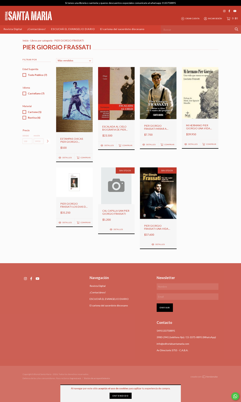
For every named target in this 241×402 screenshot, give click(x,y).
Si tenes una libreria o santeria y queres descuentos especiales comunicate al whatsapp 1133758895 (120, 2)
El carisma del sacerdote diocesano (122, 29)
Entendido (121, 395)
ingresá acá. (75, 378)
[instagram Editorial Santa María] (224, 11)
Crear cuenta (192, 18)
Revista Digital (13, 29)
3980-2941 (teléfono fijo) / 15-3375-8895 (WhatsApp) (186, 337)
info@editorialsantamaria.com (173, 343)
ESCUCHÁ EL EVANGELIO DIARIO (73, 29)
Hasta (37, 136)
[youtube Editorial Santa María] (235, 11)
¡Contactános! (36, 29)
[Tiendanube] (204, 377)
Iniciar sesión (215, 18)
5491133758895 (166, 330)
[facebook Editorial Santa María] (229, 11)
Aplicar (47, 141)
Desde (26, 136)
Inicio (26, 40)
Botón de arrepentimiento (97, 378)
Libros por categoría (41, 40)
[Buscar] (236, 29)
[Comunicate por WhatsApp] (235, 396)
